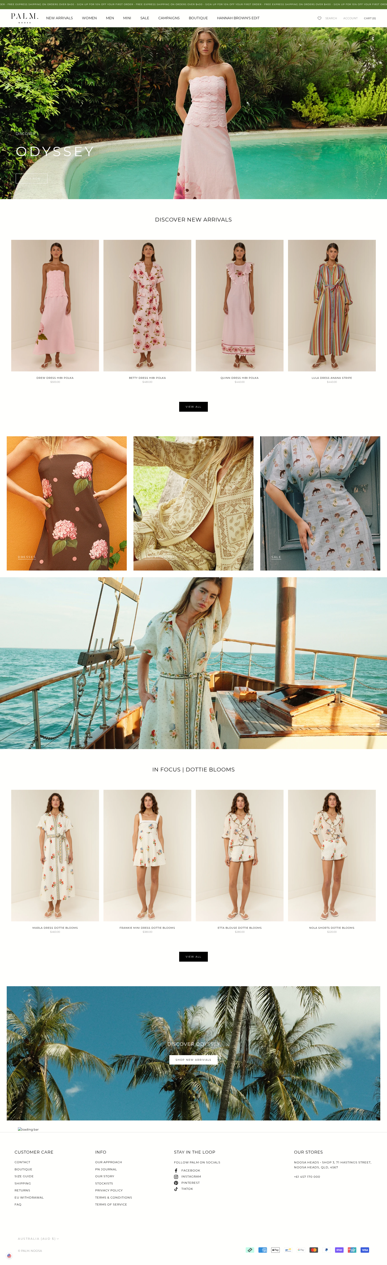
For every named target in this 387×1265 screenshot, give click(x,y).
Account (350, 18)
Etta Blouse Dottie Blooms (240, 927)
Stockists (104, 1183)
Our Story (104, 1176)
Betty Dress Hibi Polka (147, 377)
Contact (22, 1162)
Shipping (23, 1183)
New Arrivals (59, 18)
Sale (144, 18)
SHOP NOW (31, 178)
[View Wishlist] (319, 18)
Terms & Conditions (113, 1197)
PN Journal (106, 1169)
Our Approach (108, 1162)
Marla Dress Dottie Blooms (55, 927)
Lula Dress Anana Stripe (332, 377)
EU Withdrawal (29, 1197)
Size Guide (24, 1176)
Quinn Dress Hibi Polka (240, 377)
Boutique (198, 18)
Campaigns (169, 18)
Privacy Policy (109, 1190)
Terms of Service (111, 1204)
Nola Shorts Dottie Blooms (332, 927)
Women (89, 18)
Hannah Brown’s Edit (238, 18)
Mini (127, 18)
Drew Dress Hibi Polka (55, 377)
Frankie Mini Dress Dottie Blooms (147, 927)
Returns (22, 1190)
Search (331, 18)
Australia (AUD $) (37, 1238)
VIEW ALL (194, 406)
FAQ (18, 1204)
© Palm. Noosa (30, 1250)
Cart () (370, 18)
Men (110, 18)
